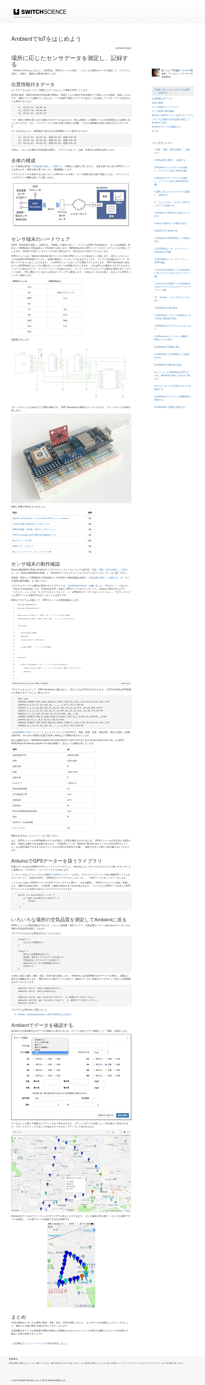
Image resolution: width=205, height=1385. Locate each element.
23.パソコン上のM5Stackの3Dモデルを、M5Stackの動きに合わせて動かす (172, 375)
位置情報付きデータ (162, 98)
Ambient (186, 70)
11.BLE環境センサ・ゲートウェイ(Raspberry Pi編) (171, 250)
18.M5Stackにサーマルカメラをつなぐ (172, 327)
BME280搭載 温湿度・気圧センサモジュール (34, 529)
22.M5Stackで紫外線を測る (168, 364)
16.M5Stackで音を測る (165, 307)
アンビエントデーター (33, 1343)
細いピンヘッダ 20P (22, 540)
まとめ (155, 130)
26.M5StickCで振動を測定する (169, 406)
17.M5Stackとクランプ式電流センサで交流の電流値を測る (172, 316)
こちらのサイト (35, 835)
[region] (71, 641)
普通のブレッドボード (23, 546)
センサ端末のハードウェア (165, 106)
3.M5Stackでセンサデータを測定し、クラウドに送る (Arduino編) (170, 169)
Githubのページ (113, 585)
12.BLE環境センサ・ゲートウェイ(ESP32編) (171, 260)
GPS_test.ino (19, 683)
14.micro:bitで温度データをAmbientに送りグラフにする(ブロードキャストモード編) (172, 286)
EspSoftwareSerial (77, 585)
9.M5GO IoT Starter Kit (165, 230)
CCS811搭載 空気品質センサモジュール (31, 523)
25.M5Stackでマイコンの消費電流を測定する (172, 398)
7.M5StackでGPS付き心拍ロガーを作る (172, 214)
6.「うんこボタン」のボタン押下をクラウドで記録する (172, 203)
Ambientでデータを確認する (166, 126)
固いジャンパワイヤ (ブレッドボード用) (32, 551)
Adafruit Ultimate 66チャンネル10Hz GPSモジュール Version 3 (41, 518)
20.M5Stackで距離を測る (167, 346)
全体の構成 (157, 102)
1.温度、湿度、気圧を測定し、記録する (172, 151)
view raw (125, 683)
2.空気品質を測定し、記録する (169, 159)
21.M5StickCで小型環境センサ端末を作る (171, 355)
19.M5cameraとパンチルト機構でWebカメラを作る (171, 338)
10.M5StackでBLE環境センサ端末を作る (172, 239)
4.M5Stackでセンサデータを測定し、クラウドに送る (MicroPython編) (171, 181)
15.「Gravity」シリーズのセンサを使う (171, 299)
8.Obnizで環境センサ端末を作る (170, 223)
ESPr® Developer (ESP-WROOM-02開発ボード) (34, 534)
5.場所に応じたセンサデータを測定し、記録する (172, 91)
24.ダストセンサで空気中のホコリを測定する (172, 387)
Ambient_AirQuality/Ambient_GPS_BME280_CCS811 (45, 1014)
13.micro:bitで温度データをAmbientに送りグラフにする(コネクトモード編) (172, 273)
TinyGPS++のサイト (62, 874)
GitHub (44, 683)
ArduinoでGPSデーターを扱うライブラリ (172, 115)
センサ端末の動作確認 (163, 110)
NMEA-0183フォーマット (31, 732)
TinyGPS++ (31, 869)
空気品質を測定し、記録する (47, 166)
